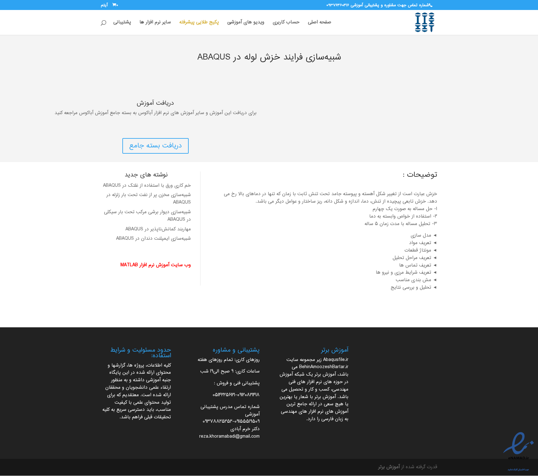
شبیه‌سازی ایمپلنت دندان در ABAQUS (153, 238)
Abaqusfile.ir (335, 360)
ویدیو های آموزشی (245, 23)
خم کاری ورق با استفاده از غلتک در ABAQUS (147, 185)
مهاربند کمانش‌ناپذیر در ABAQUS (158, 229)
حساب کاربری (286, 23)
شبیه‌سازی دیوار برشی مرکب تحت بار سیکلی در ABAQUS (147, 216)
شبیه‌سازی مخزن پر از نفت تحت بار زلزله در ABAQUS (148, 199)
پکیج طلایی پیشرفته (199, 23)
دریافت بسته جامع (155, 146)
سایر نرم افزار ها (155, 23)
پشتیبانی (122, 23)
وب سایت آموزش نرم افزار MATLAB (155, 265)
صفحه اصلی (319, 23)
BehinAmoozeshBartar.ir (323, 367)
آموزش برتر (325, 374)
